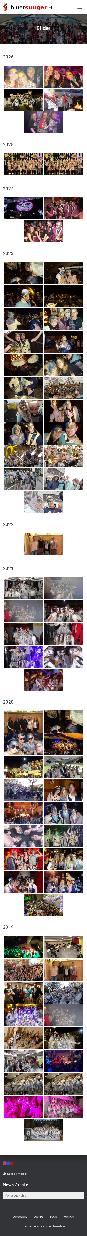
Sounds (39, 1216)
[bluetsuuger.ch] (29, 7)
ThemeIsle (58, 1226)
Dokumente (20, 1216)
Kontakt (69, 1216)
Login (53, 1216)
